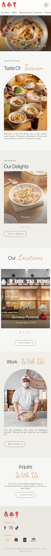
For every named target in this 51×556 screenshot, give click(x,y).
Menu (14, 13)
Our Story (5, 13)
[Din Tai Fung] (8, 4)
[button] (46, 4)
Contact (47, 13)
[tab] (20, 227)
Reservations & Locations (30, 13)
